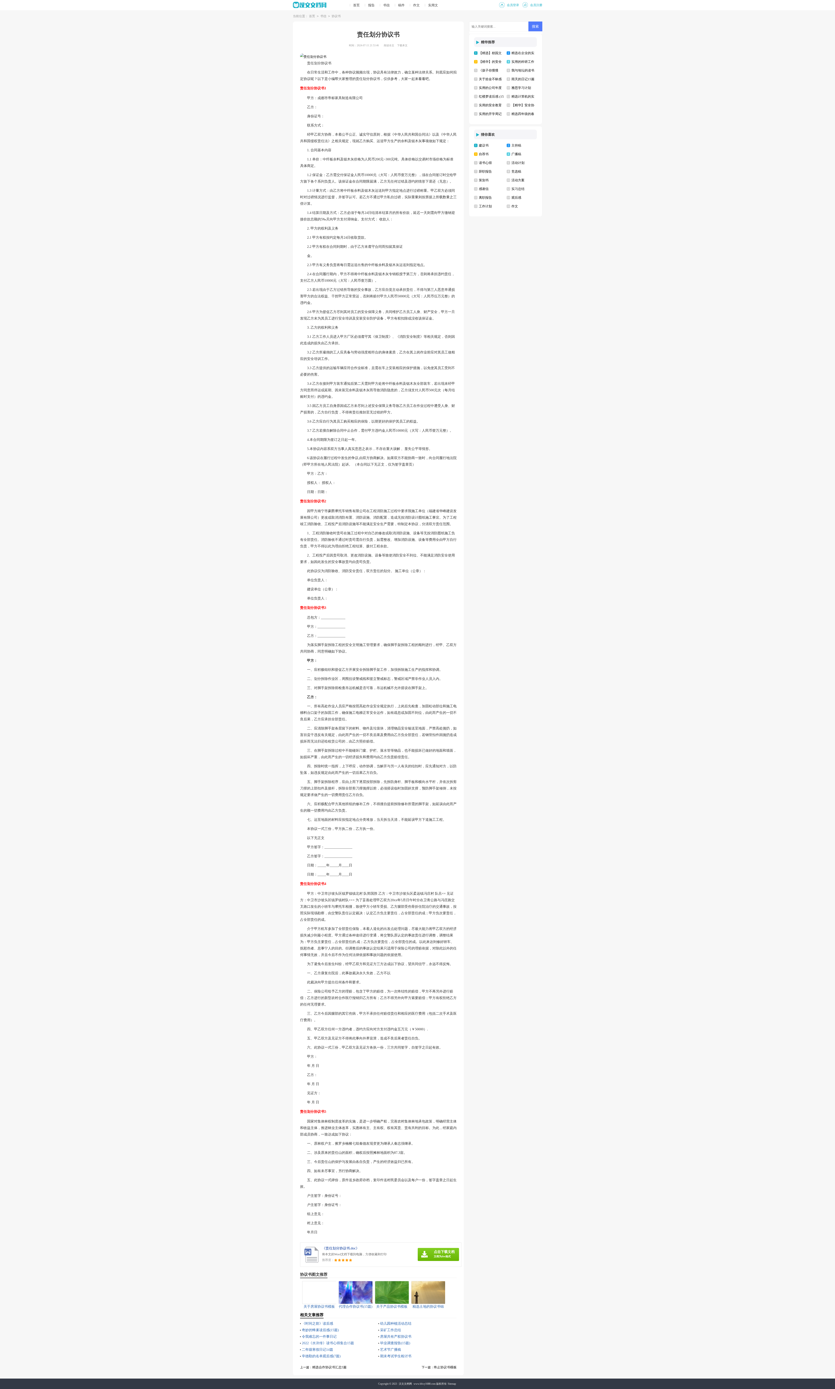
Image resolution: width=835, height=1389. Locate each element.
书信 (386, 5)
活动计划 (517, 163)
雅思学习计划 (521, 88)
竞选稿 (516, 171)
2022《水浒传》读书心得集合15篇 (328, 1343)
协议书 (336, 16)
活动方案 (517, 180)
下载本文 (402, 45)
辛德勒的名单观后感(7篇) (321, 1356)
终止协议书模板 (445, 1367)
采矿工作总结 (390, 1330)
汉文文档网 (405, 1383)
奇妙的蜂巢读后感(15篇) (320, 1330)
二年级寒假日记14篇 (317, 1349)
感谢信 (484, 189)
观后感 (516, 197)
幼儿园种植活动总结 (395, 1323)
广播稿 (516, 154)
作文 (416, 5)
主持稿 (516, 145)
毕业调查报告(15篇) (395, 1343)
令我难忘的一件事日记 (319, 1336)
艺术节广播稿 (390, 1349)
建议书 (484, 145)
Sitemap (452, 1383)
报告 (371, 5)
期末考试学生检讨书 (395, 1356)
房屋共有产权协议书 (395, 1336)
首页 (356, 5)
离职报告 (485, 197)
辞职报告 (485, 171)
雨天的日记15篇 (522, 79)
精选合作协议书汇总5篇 (329, 1367)
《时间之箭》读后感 (317, 1323)
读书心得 (485, 163)
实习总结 (517, 189)
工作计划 (485, 206)
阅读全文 (389, 45)
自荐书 (484, 154)
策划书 (484, 180)
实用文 (433, 5)
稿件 (401, 5)
